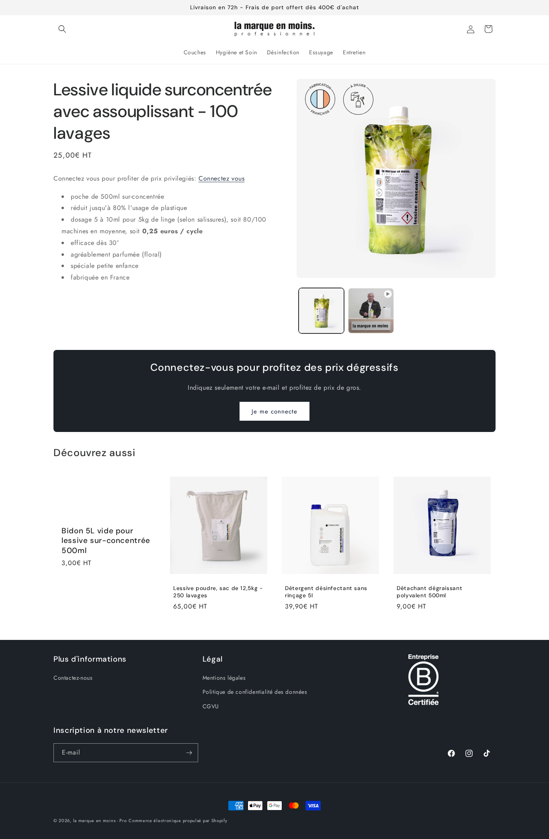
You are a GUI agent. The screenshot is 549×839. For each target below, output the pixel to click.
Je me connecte (274, 411)
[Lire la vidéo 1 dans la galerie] (370, 310)
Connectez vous (221, 178)
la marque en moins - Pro (100, 820)
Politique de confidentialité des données (255, 692)
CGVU (211, 706)
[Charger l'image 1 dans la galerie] (321, 310)
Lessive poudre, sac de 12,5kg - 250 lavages (218, 592)
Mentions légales (224, 678)
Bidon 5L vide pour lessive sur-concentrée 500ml (105, 540)
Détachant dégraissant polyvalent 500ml (429, 592)
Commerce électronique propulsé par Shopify (178, 820)
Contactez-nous (72, 678)
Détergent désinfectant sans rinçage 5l (326, 592)
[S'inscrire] (189, 752)
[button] (62, 29)
